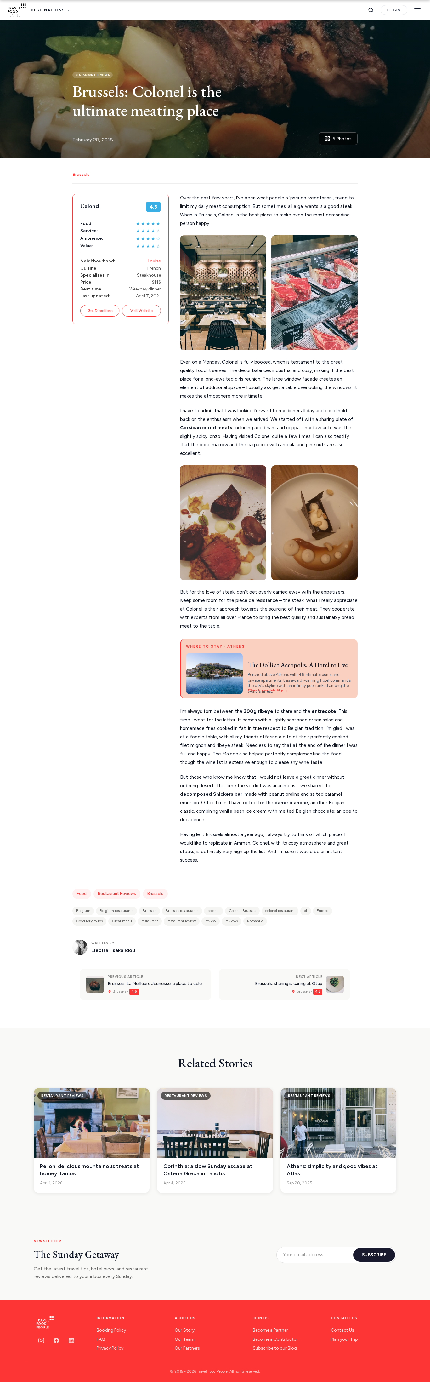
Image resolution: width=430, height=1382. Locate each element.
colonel (213, 911)
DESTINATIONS (48, 10)
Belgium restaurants (116, 911)
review (210, 921)
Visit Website (141, 310)
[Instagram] (41, 1340)
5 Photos (342, 138)
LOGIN (394, 10)
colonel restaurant (280, 911)
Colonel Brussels (242, 911)
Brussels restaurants (182, 911)
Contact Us (342, 1330)
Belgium (83, 911)
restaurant (149, 921)
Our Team (185, 1339)
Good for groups (89, 921)
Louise (154, 261)
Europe (322, 911)
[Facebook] (56, 1340)
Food (82, 893)
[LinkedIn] (71, 1340)
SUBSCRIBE (374, 1255)
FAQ (101, 1339)
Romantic (255, 921)
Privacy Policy (110, 1348)
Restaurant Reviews (117, 893)
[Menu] (417, 10)
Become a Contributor (275, 1339)
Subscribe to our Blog (275, 1348)
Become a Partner (270, 1330)
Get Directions (100, 310)
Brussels (80, 174)
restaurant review (181, 921)
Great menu (122, 921)
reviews (231, 921)
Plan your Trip (344, 1339)
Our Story (185, 1330)
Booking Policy (111, 1330)
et (305, 911)
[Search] (371, 10)
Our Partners (187, 1348)
